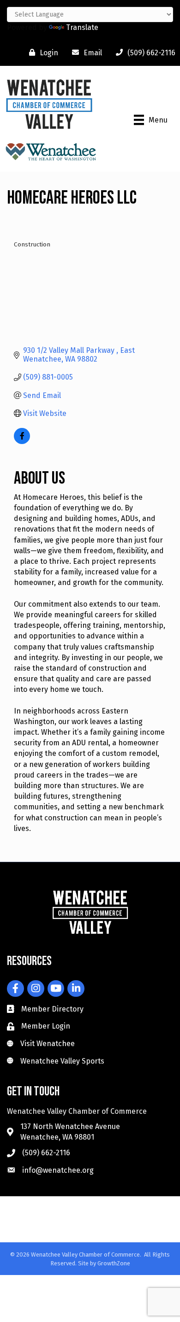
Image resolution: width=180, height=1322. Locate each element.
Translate (82, 27)
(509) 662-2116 (46, 1152)
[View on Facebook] (22, 441)
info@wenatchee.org (58, 1170)
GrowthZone (113, 1263)
